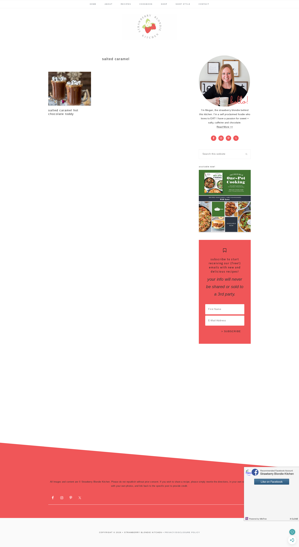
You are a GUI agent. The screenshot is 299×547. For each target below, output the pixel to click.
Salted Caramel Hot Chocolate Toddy (63, 112)
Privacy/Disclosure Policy (182, 532)
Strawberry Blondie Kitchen (149, 27)
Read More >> (225, 127)
